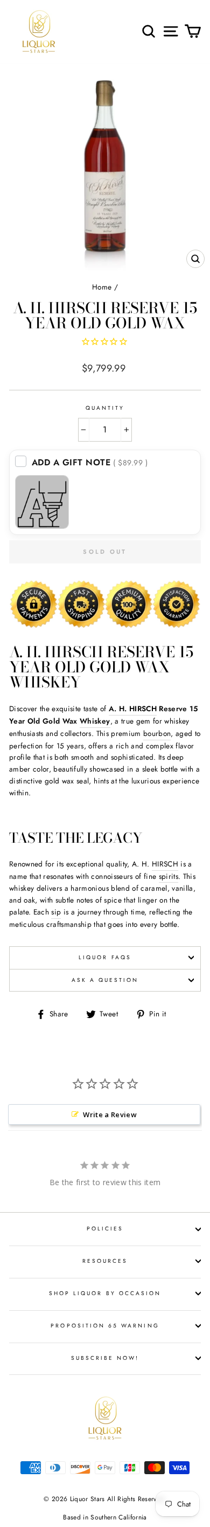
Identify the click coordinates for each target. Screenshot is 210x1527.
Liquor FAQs (105, 957)
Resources (105, 1261)
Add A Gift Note (90, 462)
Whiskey (95, 721)
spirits (168, 876)
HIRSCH (165, 863)
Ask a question (105, 980)
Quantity (105, 408)
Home (101, 286)
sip (56, 911)
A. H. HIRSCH (133, 708)
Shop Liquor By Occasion (105, 1293)
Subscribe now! (105, 1358)
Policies (105, 1229)
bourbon (157, 733)
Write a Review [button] (110, 1114)
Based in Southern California (105, 1517)
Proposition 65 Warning (105, 1326)
